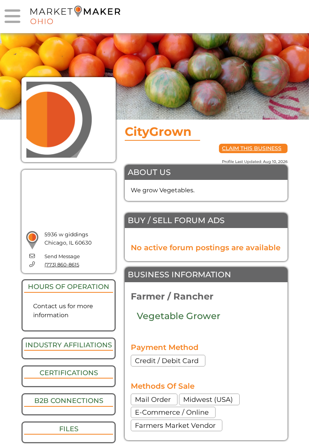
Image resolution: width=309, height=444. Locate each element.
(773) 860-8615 (61, 265)
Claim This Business (251, 148)
